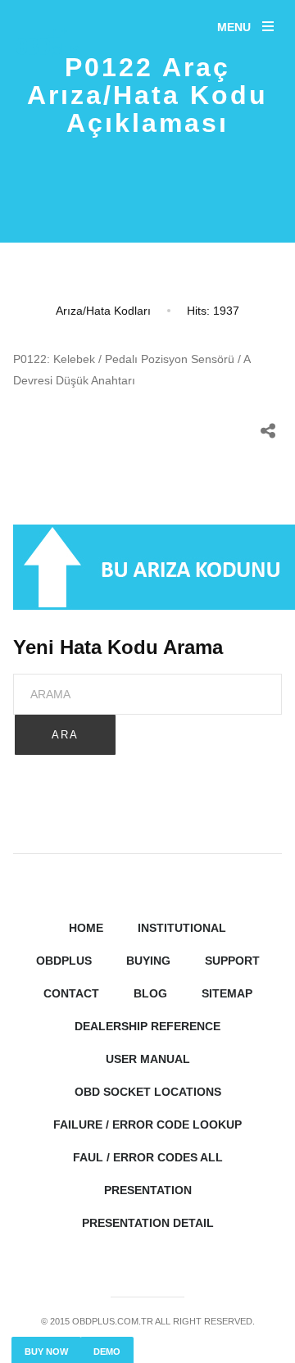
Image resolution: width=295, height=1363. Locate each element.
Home (86, 927)
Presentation (148, 1190)
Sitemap (227, 993)
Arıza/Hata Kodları (103, 310)
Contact (71, 993)
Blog (150, 993)
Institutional (182, 927)
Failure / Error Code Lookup (147, 1124)
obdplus (64, 960)
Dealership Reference (147, 1026)
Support (232, 960)
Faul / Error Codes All (148, 1157)
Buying (148, 960)
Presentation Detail (148, 1222)
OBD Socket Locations (148, 1091)
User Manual (148, 1058)
